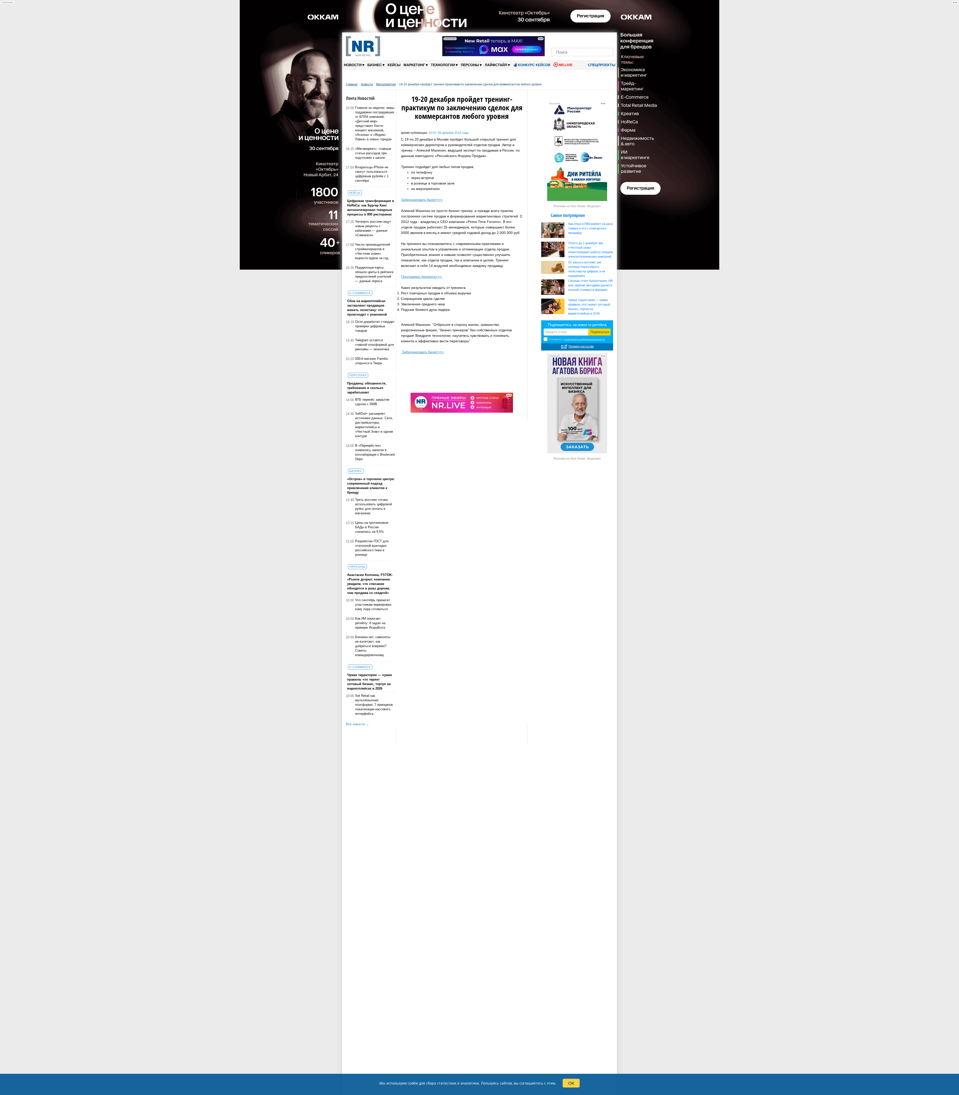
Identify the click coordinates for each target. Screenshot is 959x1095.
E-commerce (360, 293)
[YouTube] (590, 39)
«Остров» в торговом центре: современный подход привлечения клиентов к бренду (371, 485)
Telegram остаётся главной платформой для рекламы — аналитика (374, 344)
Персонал (358, 375)
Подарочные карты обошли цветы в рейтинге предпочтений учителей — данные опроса (374, 274)
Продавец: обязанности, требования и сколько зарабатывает (366, 387)
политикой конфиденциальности (584, 339)
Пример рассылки (581, 346)
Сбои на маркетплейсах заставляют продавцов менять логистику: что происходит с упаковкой (367, 307)
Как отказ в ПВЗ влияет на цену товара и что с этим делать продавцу (590, 228)
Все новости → (357, 724)
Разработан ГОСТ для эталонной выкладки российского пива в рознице (372, 547)
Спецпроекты (601, 65)
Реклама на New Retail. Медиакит (577, 206)
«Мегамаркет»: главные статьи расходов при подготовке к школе (373, 153)
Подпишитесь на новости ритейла (577, 325)
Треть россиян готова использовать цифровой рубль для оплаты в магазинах (373, 506)
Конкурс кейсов (534, 65)
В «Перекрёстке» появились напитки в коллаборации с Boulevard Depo (375, 452)
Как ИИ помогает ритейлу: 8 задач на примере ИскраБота (370, 623)
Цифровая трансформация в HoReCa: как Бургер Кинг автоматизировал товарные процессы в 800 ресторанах (370, 207)
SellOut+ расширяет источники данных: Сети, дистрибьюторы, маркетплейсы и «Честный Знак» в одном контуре (374, 425)
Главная (352, 84)
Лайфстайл (497, 65)
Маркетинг (416, 65)
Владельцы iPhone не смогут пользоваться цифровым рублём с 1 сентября (372, 173)
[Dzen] (582, 39)
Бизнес (376, 65)
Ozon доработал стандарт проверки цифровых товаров (375, 326)
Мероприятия (386, 84)
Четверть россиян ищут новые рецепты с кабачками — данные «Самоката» (373, 228)
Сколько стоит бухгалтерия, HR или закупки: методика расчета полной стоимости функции (590, 285)
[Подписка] (608, 39)
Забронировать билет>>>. (423, 352)
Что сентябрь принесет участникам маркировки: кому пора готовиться (373, 604)
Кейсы (394, 65)
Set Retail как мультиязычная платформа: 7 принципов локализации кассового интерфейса (374, 705)
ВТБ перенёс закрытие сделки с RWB (372, 402)
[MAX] (573, 39)
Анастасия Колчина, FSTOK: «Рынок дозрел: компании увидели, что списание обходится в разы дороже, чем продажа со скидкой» (370, 584)
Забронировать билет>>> (422, 200)
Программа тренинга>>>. (422, 277)
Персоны (471, 65)
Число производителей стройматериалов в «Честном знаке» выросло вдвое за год (372, 251)
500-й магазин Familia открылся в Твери (371, 361)
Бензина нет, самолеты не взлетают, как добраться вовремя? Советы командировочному (372, 646)
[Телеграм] (556, 39)
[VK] (565, 39)
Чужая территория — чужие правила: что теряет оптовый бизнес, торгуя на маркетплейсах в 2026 (369, 681)
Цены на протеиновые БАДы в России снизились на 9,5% (371, 527)
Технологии (444, 65)
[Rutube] (599, 39)
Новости (354, 65)
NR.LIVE (565, 65)
